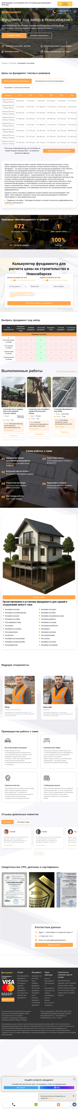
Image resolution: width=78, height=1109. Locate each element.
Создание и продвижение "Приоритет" (14, 1018)
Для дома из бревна (48, 635)
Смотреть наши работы (39, 35)
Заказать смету (39, 597)
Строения (12, 63)
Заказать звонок (54, 945)
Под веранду (45, 628)
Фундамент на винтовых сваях (36, 978)
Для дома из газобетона (49, 625)
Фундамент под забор (12, 619)
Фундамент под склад (48, 641)
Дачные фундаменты (48, 619)
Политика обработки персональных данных (16, 1011)
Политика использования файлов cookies (15, 1013)
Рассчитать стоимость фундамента (39, 303)
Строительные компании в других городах (65, 974)
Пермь (60, 988)
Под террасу (9, 625)
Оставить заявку (14, 35)
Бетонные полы (22, 993)
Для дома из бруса (11, 632)
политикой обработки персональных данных (22, 295)
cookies (50, 1098)
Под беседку (9, 635)
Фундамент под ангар (48, 632)
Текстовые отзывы (23, 822)
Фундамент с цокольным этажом (17, 88)
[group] (14, 890)
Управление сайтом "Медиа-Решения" (14, 1020)
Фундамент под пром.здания (15, 638)
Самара (60, 993)
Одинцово (61, 983)
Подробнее (13, 436)
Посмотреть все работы (66, 371)
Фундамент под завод (48, 609)
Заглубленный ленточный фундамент (49, 81)
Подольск (66, 988)
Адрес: (56, 932)
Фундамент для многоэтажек (15, 641)
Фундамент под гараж (48, 622)
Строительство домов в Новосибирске (50, 993)
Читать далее (9, 204)
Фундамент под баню (48, 612)
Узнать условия (65, 4)
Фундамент (36, 972)
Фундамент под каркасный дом (15, 612)
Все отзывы (7, 822)
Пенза (71, 985)
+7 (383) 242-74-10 (64, 11)
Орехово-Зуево (63, 985)
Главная (5, 63)
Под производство (11, 645)
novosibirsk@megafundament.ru (54, 940)
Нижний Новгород (64, 980)
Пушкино (73, 988)
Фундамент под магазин (49, 645)
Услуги (20, 972)
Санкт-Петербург (69, 993)
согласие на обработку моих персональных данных (21, 293)
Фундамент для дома (12, 609)
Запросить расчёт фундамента (59, 151)
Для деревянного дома (13, 622)
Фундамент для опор (12, 615)
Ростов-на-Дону (63, 990)
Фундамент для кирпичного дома (52, 615)
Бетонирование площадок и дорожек (22, 983)
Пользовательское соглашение (12, 1015)
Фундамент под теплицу (13, 628)
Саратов (60, 995)
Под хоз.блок (45, 638)
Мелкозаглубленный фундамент (16, 81)
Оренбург (73, 983)
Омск (67, 983)
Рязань (71, 990)
